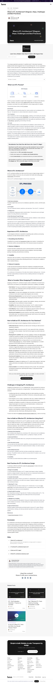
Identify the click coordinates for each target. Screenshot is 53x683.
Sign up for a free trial (16, 530)
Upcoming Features (10, 665)
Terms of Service (39, 665)
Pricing (8, 662)
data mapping (43, 334)
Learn (11, 8)
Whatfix (12, 161)
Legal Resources (39, 667)
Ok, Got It (36, 681)
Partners (37, 662)
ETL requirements (24, 117)
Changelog (9, 667)
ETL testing (16, 361)
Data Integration (12, 599)
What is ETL (29, 659)
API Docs (19, 662)
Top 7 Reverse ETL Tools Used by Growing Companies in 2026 (35, 603)
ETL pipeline (24, 102)
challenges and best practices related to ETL (27, 413)
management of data (25, 241)
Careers (37, 661)
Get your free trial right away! (26, 378)
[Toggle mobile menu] (51, 4)
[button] (26, 542)
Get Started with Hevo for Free (26, 164)
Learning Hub (20, 661)
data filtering (11, 120)
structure (25, 292)
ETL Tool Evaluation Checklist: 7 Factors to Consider (14, 603)
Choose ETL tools (30, 308)
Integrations (9, 664)
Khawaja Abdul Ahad (14, 17)
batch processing (12, 297)
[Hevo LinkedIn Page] (43, 677)
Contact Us (38, 659)
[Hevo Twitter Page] (45, 677)
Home (8, 8)
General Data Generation (13, 515)
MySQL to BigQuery (30, 665)
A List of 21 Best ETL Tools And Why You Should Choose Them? (15, 626)
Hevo (18, 529)
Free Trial (9, 661)
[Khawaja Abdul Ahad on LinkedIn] (18, 17)
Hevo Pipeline (9, 659)
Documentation (20, 664)
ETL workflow (30, 334)
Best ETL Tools (29, 661)
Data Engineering (20, 665)
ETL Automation (20, 345)
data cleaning (25, 115)
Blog (18, 659)
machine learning (29, 129)
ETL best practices (30, 465)
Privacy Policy (38, 664)
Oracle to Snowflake (30, 669)
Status (8, 668)
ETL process (25, 106)
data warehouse (16, 341)
